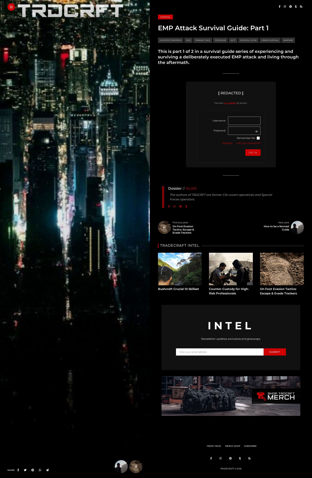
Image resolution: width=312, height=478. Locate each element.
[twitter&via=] (25, 470)
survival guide (248, 40)
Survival (165, 17)
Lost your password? (248, 143)
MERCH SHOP (232, 446)
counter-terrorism (171, 40)
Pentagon (220, 40)
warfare (288, 40)
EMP (188, 40)
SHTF (233, 40)
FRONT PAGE (214, 446)
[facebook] (18, 470)
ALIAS (191, 188)
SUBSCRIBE (250, 446)
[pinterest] (32, 470)
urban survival (270, 40)
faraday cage (202, 40)
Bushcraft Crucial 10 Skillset (178, 289)
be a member (230, 103)
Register (228, 143)
